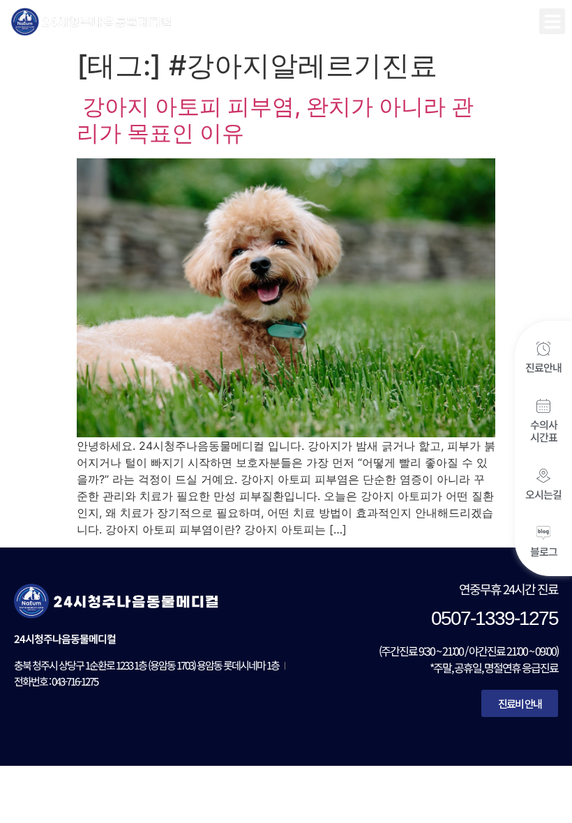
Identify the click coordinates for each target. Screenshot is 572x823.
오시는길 (543, 494)
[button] (552, 21)
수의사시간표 (543, 430)
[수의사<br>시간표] (543, 406)
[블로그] (543, 533)
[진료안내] (543, 349)
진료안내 (543, 367)
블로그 (543, 551)
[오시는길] (543, 476)
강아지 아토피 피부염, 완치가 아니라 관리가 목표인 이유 (275, 119)
